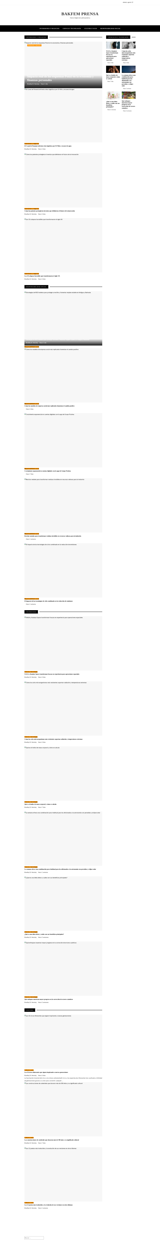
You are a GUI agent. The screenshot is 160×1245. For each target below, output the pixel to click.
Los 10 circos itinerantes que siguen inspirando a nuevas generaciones (46, 1072)
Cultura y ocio (29, 1070)
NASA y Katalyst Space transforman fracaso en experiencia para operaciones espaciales (51, 674)
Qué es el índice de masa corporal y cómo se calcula (40, 804)
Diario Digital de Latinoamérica (80, 18)
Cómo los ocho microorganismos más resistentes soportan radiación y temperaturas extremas (53, 739)
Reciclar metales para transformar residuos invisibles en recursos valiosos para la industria (52, 536)
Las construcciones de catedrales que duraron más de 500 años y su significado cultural (51, 1140)
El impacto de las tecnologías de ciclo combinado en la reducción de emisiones (48, 601)
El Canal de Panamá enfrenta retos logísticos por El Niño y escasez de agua (47, 146)
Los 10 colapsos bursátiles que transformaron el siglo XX (42, 276)
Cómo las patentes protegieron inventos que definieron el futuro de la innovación (49, 211)
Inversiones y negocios (34, 45)
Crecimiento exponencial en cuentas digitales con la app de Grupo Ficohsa (47, 471)
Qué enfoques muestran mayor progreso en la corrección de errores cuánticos (48, 999)
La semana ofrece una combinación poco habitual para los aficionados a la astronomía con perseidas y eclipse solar (60, 869)
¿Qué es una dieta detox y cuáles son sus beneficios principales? (44, 934)
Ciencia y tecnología (31, 672)
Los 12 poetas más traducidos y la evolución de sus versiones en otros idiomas (48, 1205)
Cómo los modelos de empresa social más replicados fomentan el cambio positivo (49, 406)
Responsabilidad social (31, 347)
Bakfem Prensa (80, 14)
